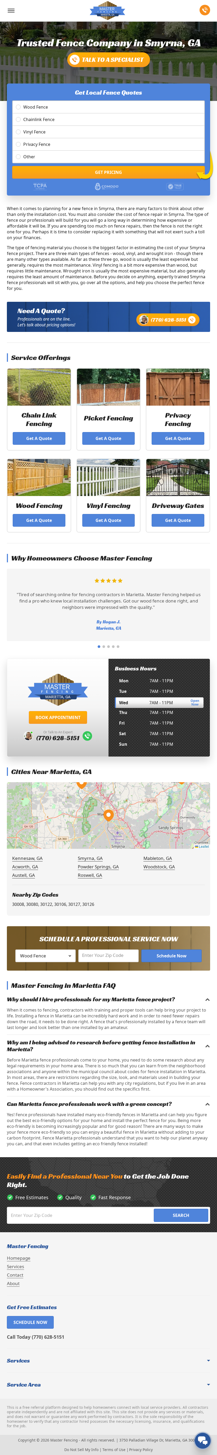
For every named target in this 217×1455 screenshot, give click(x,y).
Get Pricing (108, 172)
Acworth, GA (25, 867)
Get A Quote (39, 438)
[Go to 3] (108, 646)
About (13, 1283)
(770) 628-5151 (168, 319)
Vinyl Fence (34, 132)
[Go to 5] (118, 646)
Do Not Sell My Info (81, 1449)
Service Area (24, 1384)
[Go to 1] (99, 646)
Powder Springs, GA (98, 867)
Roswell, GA (90, 875)
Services (15, 1266)
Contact (15, 1275)
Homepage (18, 1258)
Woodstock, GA (159, 867)
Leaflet (203, 846)
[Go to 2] (103, 646)
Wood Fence (35, 107)
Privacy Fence (36, 144)
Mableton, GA (157, 858)
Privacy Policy (141, 1449)
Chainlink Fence (39, 119)
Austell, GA (23, 875)
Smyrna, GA (90, 858)
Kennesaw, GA (27, 858)
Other (29, 157)
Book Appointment (57, 717)
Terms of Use (113, 1449)
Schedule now (30, 1322)
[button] (108, 815)
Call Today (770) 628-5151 (35, 1337)
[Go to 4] (113, 646)
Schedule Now (172, 956)
